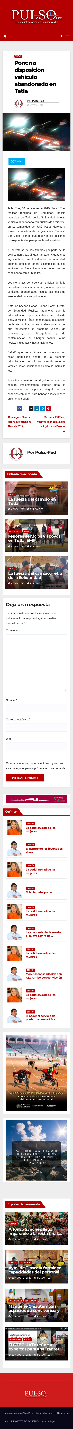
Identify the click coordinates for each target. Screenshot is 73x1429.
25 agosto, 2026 (22, 1239)
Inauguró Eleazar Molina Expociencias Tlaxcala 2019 (19, 422)
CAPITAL (13, 1262)
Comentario (14, 630)
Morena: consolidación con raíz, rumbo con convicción (44, 975)
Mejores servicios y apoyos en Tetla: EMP (34, 538)
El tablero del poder (39, 892)
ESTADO (13, 1224)
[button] (61, 36)
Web (9, 738)
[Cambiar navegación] (67, 36)
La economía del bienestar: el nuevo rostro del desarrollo (44, 936)
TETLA (18, 56)
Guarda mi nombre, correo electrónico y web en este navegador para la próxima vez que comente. (36, 766)
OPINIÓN (30, 824)
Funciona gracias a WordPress (19, 1413)
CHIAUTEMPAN (16, 1301)
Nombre (11, 700)
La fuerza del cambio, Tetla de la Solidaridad (35, 575)
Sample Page (47, 1421)
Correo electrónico (18, 719)
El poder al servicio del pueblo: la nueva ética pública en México (41, 1019)
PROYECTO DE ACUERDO (25, 1421)
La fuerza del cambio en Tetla (32, 501)
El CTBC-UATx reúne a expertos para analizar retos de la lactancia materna (36, 1349)
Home (5, 1421)
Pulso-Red (38, 100)
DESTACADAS (15, 532)
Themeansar (63, 1413)
